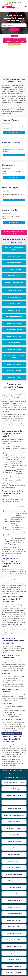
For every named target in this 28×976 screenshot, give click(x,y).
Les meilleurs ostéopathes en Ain (11, 733)
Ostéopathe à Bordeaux (14, 795)
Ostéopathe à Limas (14, 256)
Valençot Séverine (10, 120)
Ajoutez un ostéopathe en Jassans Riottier (14, 232)
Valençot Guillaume (11, 142)
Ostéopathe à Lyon (14, 861)
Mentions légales (8, 774)
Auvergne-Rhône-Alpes (11, 41)
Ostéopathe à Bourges (14, 808)
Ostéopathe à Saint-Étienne (14, 940)
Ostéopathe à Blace (14, 377)
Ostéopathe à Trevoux (14, 290)
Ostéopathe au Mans (14, 854)
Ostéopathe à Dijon (14, 822)
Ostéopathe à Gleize (14, 276)
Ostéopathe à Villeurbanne (14, 973)
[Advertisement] (14, 60)
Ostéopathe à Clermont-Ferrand (14, 815)
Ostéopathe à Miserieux (14, 269)
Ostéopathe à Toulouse (14, 959)
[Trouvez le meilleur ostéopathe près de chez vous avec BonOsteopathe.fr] (11, 9)
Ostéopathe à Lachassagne (14, 330)
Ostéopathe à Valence (14, 966)
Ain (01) (23, 41)
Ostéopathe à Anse (14, 310)
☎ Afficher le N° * (14, 132)
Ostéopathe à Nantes (14, 887)
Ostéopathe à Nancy (14, 881)
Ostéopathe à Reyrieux (14, 336)
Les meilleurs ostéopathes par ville (15, 39)
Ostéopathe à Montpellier (14, 874)
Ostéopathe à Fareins (14, 262)
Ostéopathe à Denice (14, 343)
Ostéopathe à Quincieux (14, 349)
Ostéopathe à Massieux (14, 371)
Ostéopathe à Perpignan (14, 913)
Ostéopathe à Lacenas (14, 364)
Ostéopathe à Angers (14, 789)
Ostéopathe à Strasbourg (14, 946)
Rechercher (14, 30)
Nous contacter (20, 774)
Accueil (15, 36)
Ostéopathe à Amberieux (14, 317)
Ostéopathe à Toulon (14, 953)
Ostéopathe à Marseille (14, 868)
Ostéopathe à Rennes (14, 933)
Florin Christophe (10, 187)
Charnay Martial (10, 210)
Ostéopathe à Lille (14, 835)
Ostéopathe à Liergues (14, 323)
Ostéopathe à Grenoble (14, 828)
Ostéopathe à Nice (14, 894)
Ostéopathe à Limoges (14, 841)
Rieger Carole (8, 165)
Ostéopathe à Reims (14, 927)
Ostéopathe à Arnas (14, 303)
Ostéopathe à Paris (14, 907)
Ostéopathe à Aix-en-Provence (14, 782)
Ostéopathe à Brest (14, 802)
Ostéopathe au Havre (14, 848)
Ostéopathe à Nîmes (14, 900)
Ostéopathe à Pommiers (14, 297)
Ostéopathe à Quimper (14, 920)
